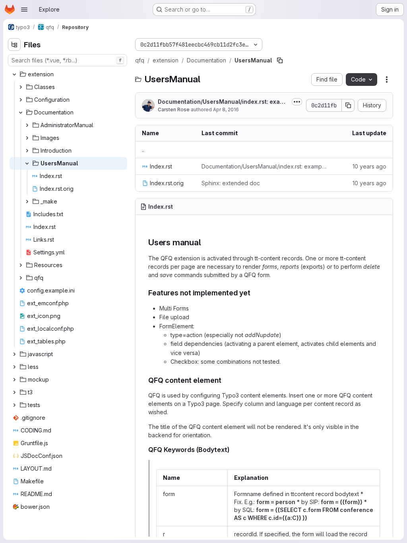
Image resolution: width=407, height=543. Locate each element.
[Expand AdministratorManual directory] (27, 125)
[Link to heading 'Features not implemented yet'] (254, 293)
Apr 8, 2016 (226, 109)
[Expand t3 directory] (14, 392)
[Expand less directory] (14, 367)
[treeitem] (68, 74)
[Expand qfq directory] (20, 278)
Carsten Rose (174, 109)
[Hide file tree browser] (14, 44)
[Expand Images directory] (27, 138)
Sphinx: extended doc (231, 183)
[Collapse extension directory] (14, 74)
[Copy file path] (279, 60)
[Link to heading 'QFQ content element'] (225, 380)
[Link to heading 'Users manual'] (205, 242)
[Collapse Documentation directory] (20, 112)
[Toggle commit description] (297, 101)
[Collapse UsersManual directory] (27, 163)
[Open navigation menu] (24, 9)
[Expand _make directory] (27, 201)
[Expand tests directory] (14, 405)
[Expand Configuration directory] (20, 100)
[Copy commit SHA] (348, 105)
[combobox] (67, 60)
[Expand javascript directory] (14, 354)
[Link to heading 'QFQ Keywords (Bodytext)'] (232, 450)
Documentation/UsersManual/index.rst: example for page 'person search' (223, 102)
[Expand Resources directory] (20, 265)
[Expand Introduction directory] (27, 150)
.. (143, 149)
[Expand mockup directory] (14, 379)
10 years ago (369, 166)
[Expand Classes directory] (20, 87)
